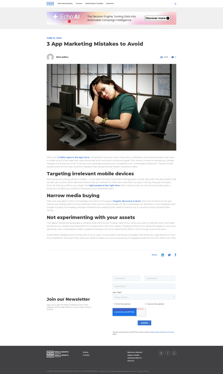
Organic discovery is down (127, 201)
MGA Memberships (65, 3)
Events (85, 352)
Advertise (110, 3)
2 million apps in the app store (73, 157)
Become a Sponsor (135, 352)
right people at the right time (104, 185)
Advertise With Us (134, 358)
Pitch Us (131, 361)
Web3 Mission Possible (94, 3)
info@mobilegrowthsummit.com (123, 371)
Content (79, 3)
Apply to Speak (133, 355)
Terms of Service (168, 332)
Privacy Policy (154, 332)
